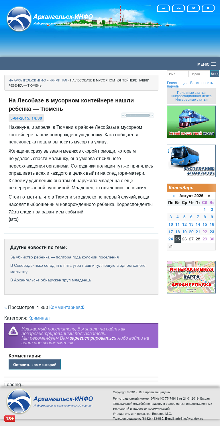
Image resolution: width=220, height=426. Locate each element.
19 (184, 231)
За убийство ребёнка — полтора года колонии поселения (64, 257)
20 (191, 231)
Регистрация (177, 82)
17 (170, 231)
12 (184, 224)
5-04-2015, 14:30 (26, 118)
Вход (215, 73)
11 (177, 224)
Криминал (39, 317)
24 (170, 239)
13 (191, 224)
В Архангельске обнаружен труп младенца (50, 280)
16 (212, 224)
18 (177, 231)
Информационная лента (191, 95)
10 (170, 224)
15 (205, 224)
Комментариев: (67, 307)
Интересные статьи (191, 99)
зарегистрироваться (93, 337)
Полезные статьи (191, 92)
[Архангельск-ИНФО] (50, 18)
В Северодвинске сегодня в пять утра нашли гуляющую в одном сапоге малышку (78, 268)
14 (198, 224)
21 (198, 231)
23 (212, 231)
